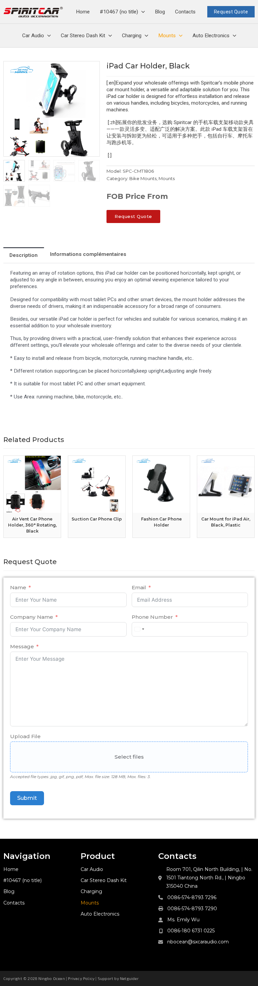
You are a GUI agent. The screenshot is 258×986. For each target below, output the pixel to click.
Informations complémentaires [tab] (88, 254)
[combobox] (139, 629)
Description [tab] (23, 255)
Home (83, 12)
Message (22, 646)
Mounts (167, 36)
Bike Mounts (143, 178)
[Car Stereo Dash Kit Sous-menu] (110, 35)
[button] (91, 70)
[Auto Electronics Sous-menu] (234, 35)
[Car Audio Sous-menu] (49, 35)
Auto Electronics (210, 36)
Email (139, 587)
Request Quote (231, 11)
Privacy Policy (81, 978)
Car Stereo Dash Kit (83, 36)
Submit (27, 798)
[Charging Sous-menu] (146, 35)
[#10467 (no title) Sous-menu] (143, 11)
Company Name (31, 617)
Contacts (185, 12)
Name (18, 587)
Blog (160, 12)
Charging (131, 36)
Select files (129, 757)
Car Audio (33, 36)
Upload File (25, 736)
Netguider (129, 978)
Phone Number (152, 617)
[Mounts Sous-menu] (180, 35)
